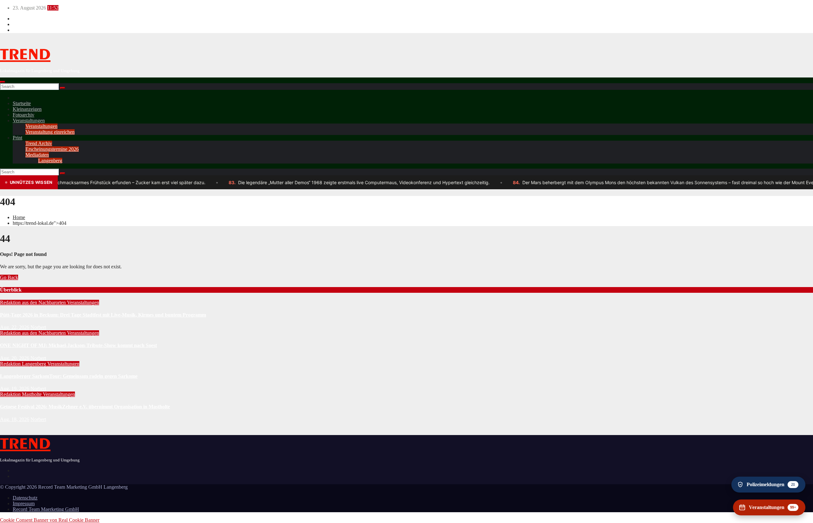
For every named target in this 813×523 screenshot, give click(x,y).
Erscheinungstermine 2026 (52, 149)
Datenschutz (25, 497)
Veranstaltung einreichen (50, 132)
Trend (25, 55)
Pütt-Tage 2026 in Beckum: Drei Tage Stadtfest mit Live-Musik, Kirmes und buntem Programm (103, 315)
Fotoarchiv (23, 114)
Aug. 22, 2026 (14, 327)
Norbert (38, 327)
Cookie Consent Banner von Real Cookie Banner (49, 520)
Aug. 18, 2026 (14, 419)
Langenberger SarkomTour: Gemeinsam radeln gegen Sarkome (69, 376)
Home (19, 217)
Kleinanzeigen (27, 109)
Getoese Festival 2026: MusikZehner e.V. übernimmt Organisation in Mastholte (85, 406)
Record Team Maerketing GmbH (46, 509)
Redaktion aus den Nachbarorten (33, 302)
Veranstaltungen (29, 120)
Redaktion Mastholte (21, 394)
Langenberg (50, 160)
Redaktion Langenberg (23, 363)
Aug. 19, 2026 (14, 388)
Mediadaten (37, 155)
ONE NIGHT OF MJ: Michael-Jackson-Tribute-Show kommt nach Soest (78, 345)
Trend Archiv (38, 143)
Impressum (24, 503)
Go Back (9, 277)
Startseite (22, 103)
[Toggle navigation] (2, 82)
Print (17, 137)
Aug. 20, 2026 (14, 358)
